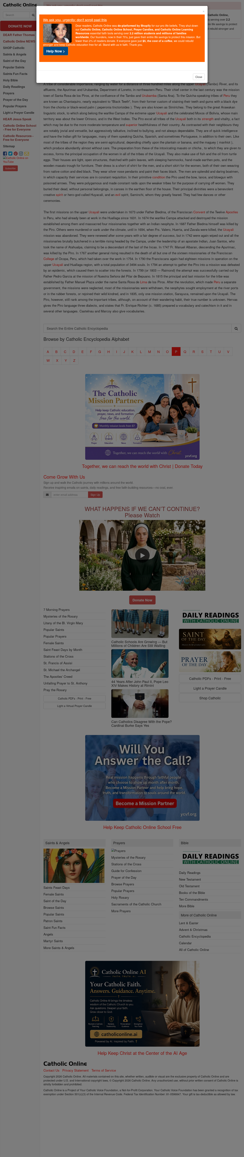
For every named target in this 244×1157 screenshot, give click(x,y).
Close (198, 77)
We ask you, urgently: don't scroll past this (75, 19)
